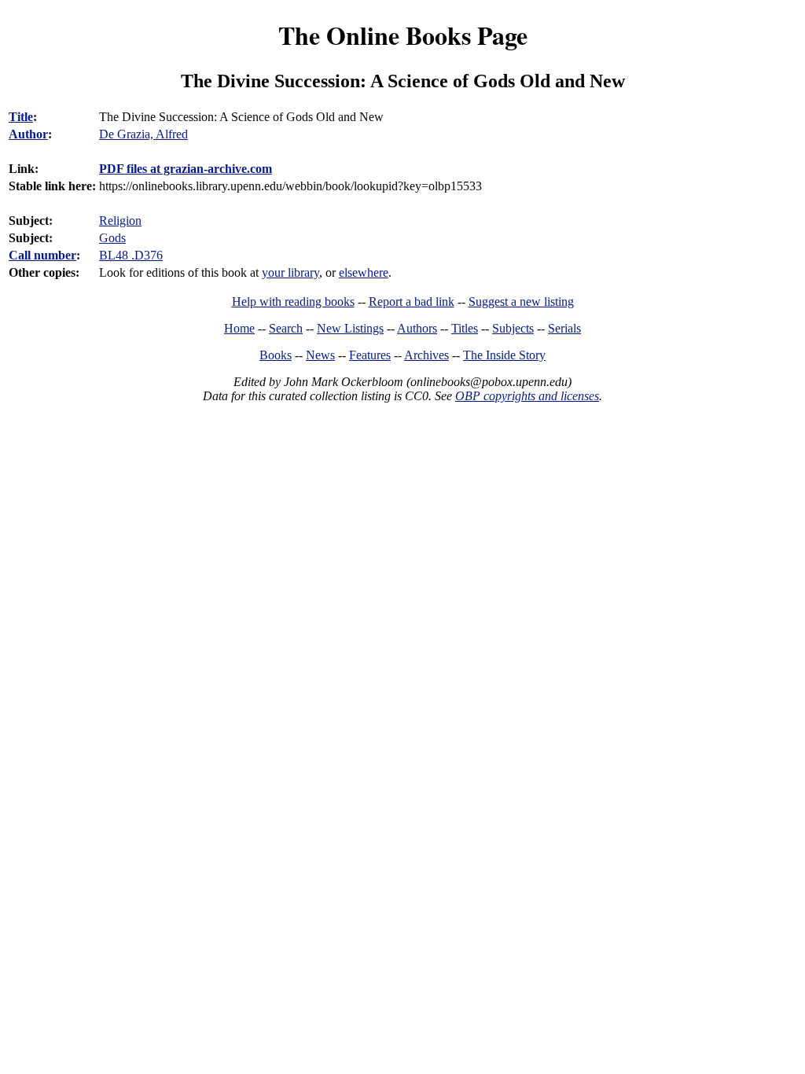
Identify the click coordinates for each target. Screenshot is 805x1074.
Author (28, 134)
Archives (426, 355)
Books (275, 355)
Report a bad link (411, 301)
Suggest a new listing (521, 301)
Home (239, 328)
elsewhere (363, 272)
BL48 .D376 (131, 255)
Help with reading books (293, 301)
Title (21, 116)
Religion (120, 220)
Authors (417, 328)
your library (290, 272)
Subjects (513, 328)
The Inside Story (504, 355)
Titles (464, 328)
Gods (112, 238)
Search (286, 328)
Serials (564, 328)
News (320, 355)
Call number (42, 255)
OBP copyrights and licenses (527, 396)
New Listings (350, 328)
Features (370, 355)
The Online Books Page (402, 35)
